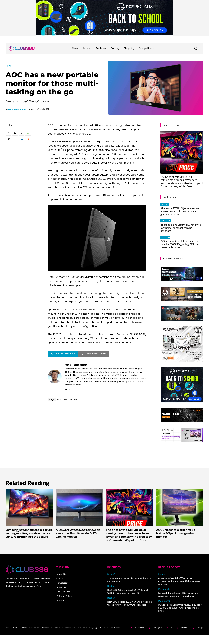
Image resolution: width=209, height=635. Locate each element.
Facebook (139, 628)
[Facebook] (15, 139)
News (8, 66)
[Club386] (22, 48)
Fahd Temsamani (17, 109)
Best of (111, 574)
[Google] (193, 627)
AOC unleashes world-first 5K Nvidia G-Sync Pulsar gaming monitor (175, 533)
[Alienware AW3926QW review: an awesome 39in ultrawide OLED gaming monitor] (79, 507)
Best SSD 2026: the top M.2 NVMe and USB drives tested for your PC (127, 591)
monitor (73, 399)
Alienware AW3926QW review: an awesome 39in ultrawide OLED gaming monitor (179, 211)
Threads (184, 628)
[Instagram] (149, 627)
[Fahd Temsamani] (55, 376)
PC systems (165, 237)
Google (200, 628)
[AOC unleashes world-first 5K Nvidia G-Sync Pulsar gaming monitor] (179, 507)
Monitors (165, 204)
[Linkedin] (21, 139)
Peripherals (165, 221)
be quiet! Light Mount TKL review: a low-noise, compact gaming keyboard (180, 228)
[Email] (15, 133)
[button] (196, 48)
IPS (65, 399)
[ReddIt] (28, 139)
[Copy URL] (8, 133)
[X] (8, 139)
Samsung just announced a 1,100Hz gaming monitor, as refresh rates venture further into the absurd (29, 533)
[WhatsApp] (28, 133)
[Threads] (177, 627)
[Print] (21, 133)
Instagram (158, 628)
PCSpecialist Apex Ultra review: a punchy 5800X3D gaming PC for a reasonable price (179, 244)
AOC (59, 399)
